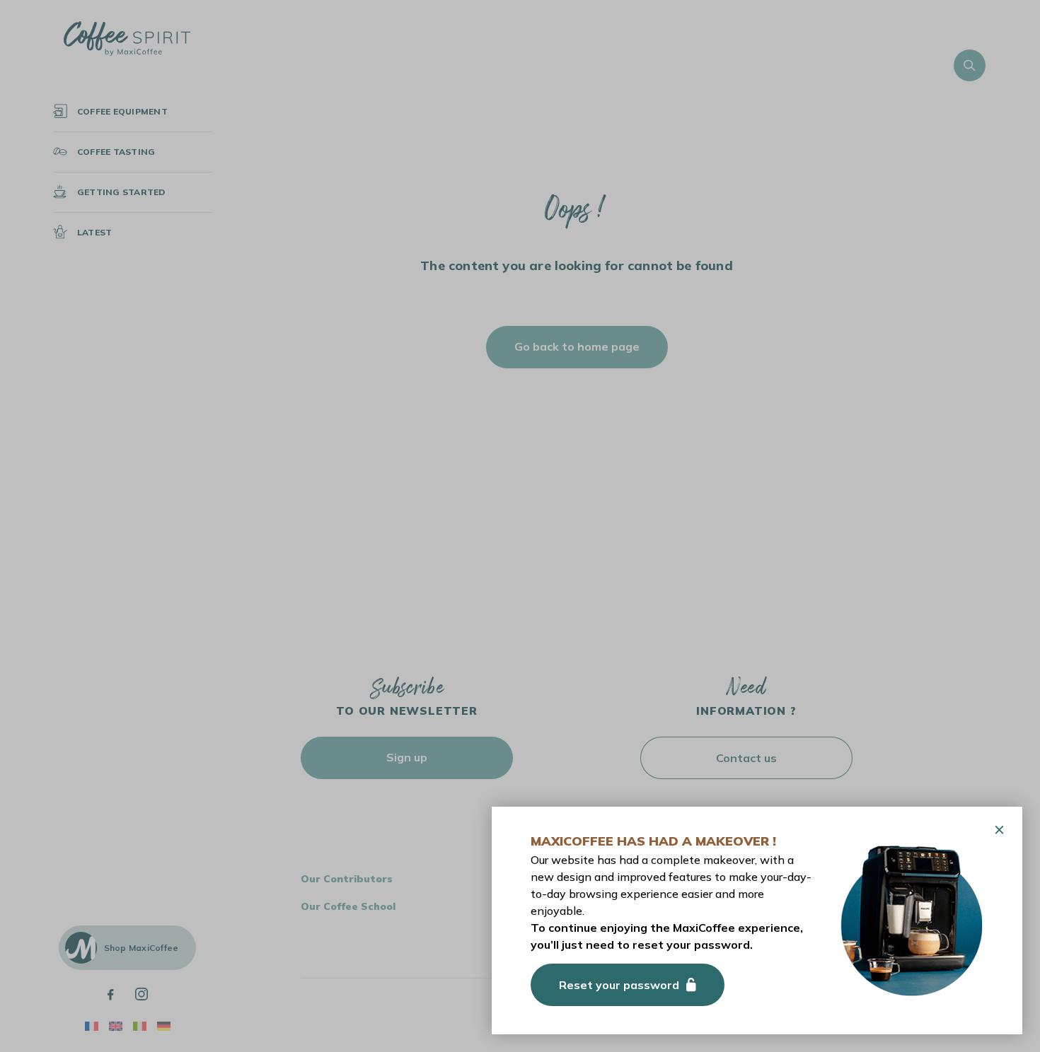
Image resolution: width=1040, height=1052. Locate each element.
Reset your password (619, 985)
